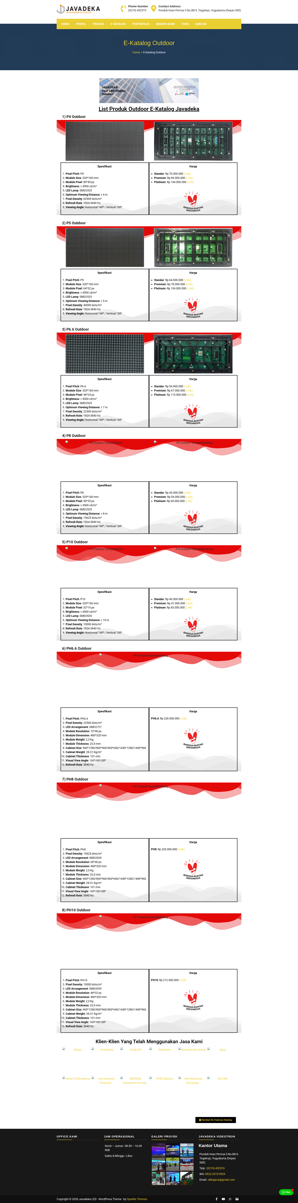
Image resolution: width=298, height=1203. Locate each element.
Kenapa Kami (165, 24)
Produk (98, 24)
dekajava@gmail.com (221, 1179)
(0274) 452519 (137, 10)
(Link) (187, 173)
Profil (81, 24)
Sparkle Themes (137, 1199)
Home (65, 24)
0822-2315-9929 (215, 1174)
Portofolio (140, 24)
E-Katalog (118, 24)
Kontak (201, 24)
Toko (185, 24)
